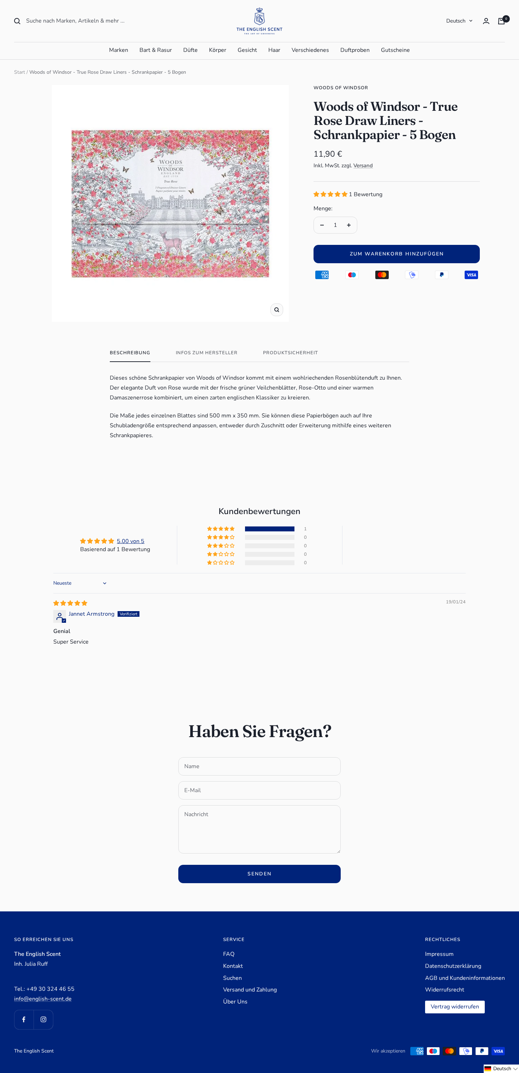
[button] (331, 194)
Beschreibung (130, 353)
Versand (363, 165)
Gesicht (247, 50)
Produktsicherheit (290, 353)
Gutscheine (395, 50)
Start (19, 72)
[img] (70, 603)
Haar (274, 50)
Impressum (439, 954)
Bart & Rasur (155, 50)
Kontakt (233, 966)
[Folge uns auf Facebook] (24, 1019)
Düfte (190, 50)
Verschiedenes (310, 50)
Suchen (232, 978)
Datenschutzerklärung (453, 966)
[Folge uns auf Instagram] (43, 1019)
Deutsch (456, 20)
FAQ (228, 954)
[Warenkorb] (501, 21)
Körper (217, 50)
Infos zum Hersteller (207, 353)
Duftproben (355, 50)
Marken (118, 50)
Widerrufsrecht (444, 990)
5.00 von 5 (130, 541)
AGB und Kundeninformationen (465, 978)
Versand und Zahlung (250, 990)
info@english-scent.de (43, 999)
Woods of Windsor (341, 88)
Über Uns (235, 1002)
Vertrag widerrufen (455, 1007)
